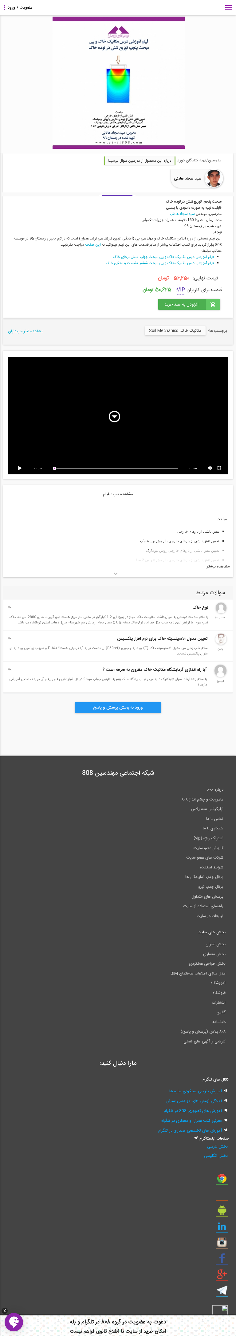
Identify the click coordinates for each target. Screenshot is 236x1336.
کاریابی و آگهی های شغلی (204, 1041)
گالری (221, 1012)
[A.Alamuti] (221, 612)
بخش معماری (214, 954)
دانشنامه (219, 1022)
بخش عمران (216, 944)
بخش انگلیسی (216, 1155)
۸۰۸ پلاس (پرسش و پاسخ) (203, 1031)
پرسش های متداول (207, 896)
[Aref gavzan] (220, 643)
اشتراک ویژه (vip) (208, 838)
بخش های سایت (212, 932)
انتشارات (219, 1002)
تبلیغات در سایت (209, 916)
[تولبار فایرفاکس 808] (222, 1197)
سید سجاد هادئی (188, 178)
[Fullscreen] (219, 468)
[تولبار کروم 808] (222, 1181)
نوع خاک (200, 607)
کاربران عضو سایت (208, 848)
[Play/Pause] (20, 468)
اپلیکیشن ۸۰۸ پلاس (207, 809)
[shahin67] (220, 676)
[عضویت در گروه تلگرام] (222, 1293)
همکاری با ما (213, 828)
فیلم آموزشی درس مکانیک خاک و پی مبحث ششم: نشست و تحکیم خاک (160, 263)
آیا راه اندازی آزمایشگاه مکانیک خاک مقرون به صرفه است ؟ (155, 670)
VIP (181, 290)
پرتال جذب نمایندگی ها (204, 877)
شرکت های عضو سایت (204, 857)
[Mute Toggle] (210, 468)
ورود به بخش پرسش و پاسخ (118, 707)
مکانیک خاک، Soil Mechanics (175, 330)
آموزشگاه (218, 983)
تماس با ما (214, 819)
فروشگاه (219, 993)
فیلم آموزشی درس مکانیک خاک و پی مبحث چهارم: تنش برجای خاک (163, 257)
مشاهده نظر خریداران (25, 331)
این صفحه (93, 245)
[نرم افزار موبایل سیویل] (222, 1213)
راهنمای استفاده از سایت (203, 906)
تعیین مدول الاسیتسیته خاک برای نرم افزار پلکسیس (162, 638)
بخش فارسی (217, 1146)
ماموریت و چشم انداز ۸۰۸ (202, 799)
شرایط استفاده (211, 867)
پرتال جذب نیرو (210, 886)
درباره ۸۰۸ (215, 789)
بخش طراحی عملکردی (207, 963)
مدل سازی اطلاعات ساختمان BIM (198, 973)
